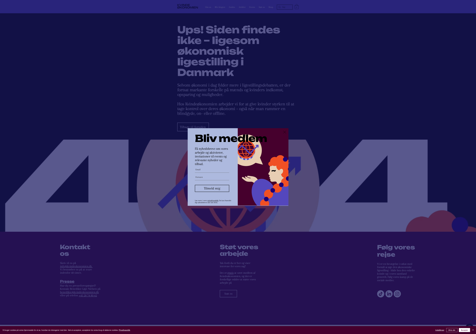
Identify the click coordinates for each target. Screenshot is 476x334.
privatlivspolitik (213, 200)
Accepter (464, 330)
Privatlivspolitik (124, 330)
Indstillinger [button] (439, 330)
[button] (284, 132)
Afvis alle (451, 330)
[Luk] (473, 330)
